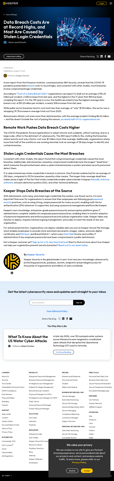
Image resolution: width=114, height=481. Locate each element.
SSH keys (24, 234)
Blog (31, 452)
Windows (92, 420)
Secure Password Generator (100, 383)
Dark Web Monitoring (70, 400)
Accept (87, 471)
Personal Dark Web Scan (98, 376)
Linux (91, 423)
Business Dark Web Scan (98, 380)
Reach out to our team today (73, 245)
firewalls (95, 179)
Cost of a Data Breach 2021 (32, 93)
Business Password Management (41, 380)
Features (32, 425)
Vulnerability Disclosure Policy (13, 387)
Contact (5, 418)
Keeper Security (35, 254)
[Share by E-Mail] (109, 56)
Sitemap (32, 455)
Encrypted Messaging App (99, 391)
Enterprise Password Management (42, 376)
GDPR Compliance (9, 391)
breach (30, 85)
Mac (90, 416)
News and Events (17, 42)
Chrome (92, 427)
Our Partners (94, 400)
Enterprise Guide (35, 434)
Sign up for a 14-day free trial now (50, 242)
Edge (91, 437)
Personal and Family (70, 380)
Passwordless (7, 452)
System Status (7, 421)
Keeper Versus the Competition (41, 441)
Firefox (92, 430)
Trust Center (6, 383)
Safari (91, 434)
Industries (32, 421)
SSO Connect (7, 445)
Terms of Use (7, 428)
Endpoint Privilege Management (41, 387)
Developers (33, 463)
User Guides (33, 437)
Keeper (10, 3)
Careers (5, 405)
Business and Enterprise (71, 376)
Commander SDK (9, 441)
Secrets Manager (68, 396)
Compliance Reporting (70, 414)
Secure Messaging (69, 410)
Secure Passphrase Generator (100, 387)
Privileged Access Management (41, 383)
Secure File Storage (69, 403)
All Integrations (7, 456)
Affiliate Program (95, 407)
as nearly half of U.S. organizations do (80, 119)
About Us (5, 376)
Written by (23, 346)
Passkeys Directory (36, 448)
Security (5, 380)
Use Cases (33, 418)
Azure (4, 449)
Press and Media (8, 398)
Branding (5, 401)
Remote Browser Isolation (39, 391)
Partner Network (95, 403)
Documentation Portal (10, 425)
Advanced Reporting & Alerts (73, 407)
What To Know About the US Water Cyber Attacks (28, 338)
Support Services (68, 421)
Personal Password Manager (40, 405)
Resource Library (35, 445)
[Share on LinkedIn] (101, 56)
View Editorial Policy (57, 311)
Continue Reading (63, 352)
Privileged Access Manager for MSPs (43, 398)
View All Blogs (11, 14)
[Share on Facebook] (105, 56)
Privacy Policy (7, 432)
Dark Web (68, 234)
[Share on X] (97, 56)
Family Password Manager (39, 408)
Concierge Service (69, 437)
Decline (72, 471)
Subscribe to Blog (13, 56)
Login (101, 3)
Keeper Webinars (35, 459)
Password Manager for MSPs (40, 394)
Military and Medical (69, 387)
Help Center (6, 414)
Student (65, 383)
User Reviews (7, 394)
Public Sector (34, 401)
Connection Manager (70, 418)
